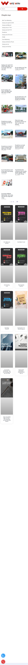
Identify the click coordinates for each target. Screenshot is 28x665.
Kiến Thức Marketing (6, 20)
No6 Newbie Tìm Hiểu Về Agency (21, 328)
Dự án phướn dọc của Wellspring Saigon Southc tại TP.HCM (20, 98)
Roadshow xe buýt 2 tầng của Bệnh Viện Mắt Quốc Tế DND (6, 148)
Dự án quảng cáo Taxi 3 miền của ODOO (20, 68)
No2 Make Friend (21, 242)
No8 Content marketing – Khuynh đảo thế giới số (21, 371)
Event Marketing (6, 39)
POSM (3, 37)
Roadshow (4, 32)
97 (17, 201)
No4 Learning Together (21, 285)
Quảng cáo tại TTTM (6, 27)
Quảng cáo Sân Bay (6, 46)
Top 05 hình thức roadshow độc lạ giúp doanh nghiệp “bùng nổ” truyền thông (20, 172)
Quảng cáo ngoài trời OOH (8, 22)
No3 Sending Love (7, 285)
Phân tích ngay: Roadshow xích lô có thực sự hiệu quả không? (20, 122)
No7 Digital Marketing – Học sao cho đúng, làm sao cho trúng (7, 371)
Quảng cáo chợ (5, 44)
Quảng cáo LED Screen (7, 34)
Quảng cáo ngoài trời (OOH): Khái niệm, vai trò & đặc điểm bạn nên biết (7, 67)
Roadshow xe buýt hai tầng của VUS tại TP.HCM (6, 123)
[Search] (22, 8)
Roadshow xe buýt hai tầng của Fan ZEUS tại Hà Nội (20, 146)
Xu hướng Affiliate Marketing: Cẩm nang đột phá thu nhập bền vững (7, 196)
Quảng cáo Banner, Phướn (8, 41)
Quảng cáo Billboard (6, 25)
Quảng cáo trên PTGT (7, 30)
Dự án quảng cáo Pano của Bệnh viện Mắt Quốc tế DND (6, 91)
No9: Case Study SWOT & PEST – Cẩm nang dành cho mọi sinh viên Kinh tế (7, 419)
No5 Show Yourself (7, 328)
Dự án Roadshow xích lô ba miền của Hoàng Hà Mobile (7, 171)
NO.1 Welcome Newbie (7, 242)
